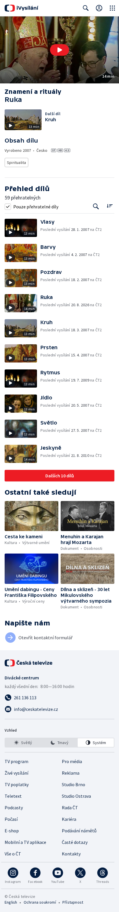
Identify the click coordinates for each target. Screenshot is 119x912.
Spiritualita (16, 162)
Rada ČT (70, 807)
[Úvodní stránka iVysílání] (21, 8)
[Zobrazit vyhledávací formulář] (85, 8)
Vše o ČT (13, 854)
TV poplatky (17, 784)
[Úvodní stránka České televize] (29, 662)
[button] (59, 49)
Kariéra (69, 819)
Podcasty (14, 807)
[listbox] (59, 742)
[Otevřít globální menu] (112, 8)
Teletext (13, 796)
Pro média (72, 761)
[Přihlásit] (99, 8)
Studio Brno (73, 784)
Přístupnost (72, 902)
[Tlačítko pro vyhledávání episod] (96, 206)
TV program (16, 761)
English (11, 902)
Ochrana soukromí (40, 902)
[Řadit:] (109, 206)
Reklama (70, 773)
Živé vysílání (16, 773)
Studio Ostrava (76, 796)
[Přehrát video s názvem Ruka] (59, 50)
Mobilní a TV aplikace (25, 842)
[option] (23, 742)
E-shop (12, 830)
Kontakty (71, 854)
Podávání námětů (79, 830)
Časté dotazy (75, 842)
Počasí (11, 819)
